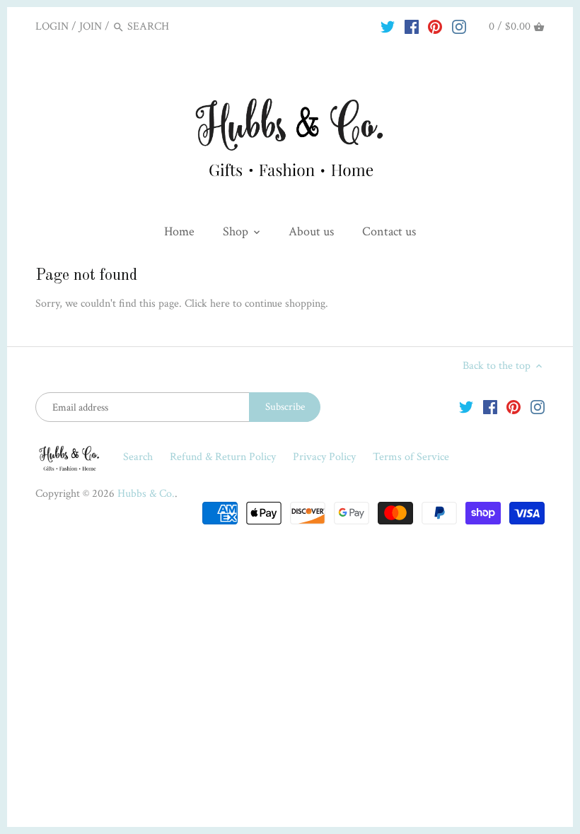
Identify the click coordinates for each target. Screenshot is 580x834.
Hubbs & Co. (146, 493)
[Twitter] (388, 26)
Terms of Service (411, 457)
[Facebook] (412, 26)
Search (138, 457)
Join (90, 26)
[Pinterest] (435, 26)
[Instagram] (459, 26)
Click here (207, 303)
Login (52, 26)
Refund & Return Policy (224, 457)
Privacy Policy (326, 457)
